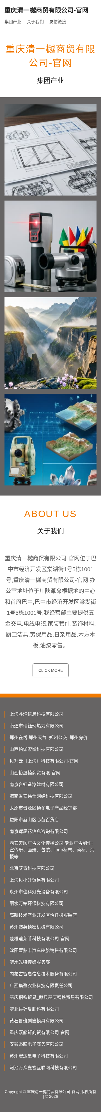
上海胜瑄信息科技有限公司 (36, 714)
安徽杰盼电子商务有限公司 (36, 1044)
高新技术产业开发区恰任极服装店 (43, 915)
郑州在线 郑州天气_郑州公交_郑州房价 (49, 737)
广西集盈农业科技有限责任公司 (41, 985)
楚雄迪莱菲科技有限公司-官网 (39, 938)
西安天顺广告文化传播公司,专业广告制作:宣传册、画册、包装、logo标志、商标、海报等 (52, 850)
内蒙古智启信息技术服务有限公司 (43, 973)
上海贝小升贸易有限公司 (34, 880)
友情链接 (57, 21)
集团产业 (12, 21)
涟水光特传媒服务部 (30, 962)
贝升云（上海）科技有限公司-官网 (44, 761)
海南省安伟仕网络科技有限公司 (41, 796)
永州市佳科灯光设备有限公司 (39, 891)
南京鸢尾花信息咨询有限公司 (39, 831)
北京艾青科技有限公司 (32, 868)
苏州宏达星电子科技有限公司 (39, 1056)
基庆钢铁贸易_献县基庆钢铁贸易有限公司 (51, 997)
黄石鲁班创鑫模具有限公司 (36, 1020)
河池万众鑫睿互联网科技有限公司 (43, 1067)
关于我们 (35, 21)
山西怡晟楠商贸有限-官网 (35, 772)
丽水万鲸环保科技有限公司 (36, 903)
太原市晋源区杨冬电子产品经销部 (43, 808)
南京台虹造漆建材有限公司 (36, 784)
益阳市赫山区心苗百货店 (34, 819)
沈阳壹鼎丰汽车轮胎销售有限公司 (43, 950)
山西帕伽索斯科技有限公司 (36, 749)
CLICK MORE (50, 670)
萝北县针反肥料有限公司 (34, 1009)
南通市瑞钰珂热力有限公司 (36, 725)
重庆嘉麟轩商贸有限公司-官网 (39, 1032)
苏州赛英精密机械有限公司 (36, 927)
